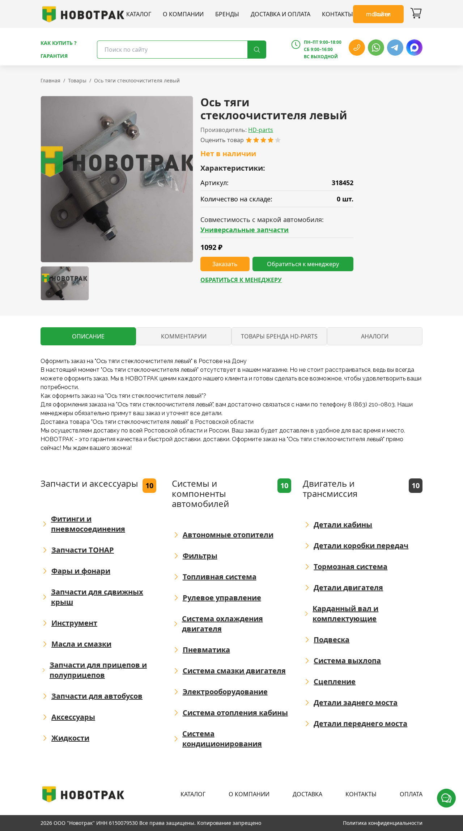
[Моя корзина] (415, 14)
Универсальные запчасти (244, 229)
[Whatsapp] (376, 47)
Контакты (337, 14)
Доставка (307, 794)
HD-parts (260, 130)
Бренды (227, 14)
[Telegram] (395, 47)
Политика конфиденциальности (382, 822)
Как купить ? (59, 42)
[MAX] (414, 47)
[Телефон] (357, 47)
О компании (183, 14)
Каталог (138, 14)
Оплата (411, 794)
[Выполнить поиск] (256, 50)
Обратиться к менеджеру (241, 280)
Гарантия (54, 55)
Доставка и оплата (280, 14)
